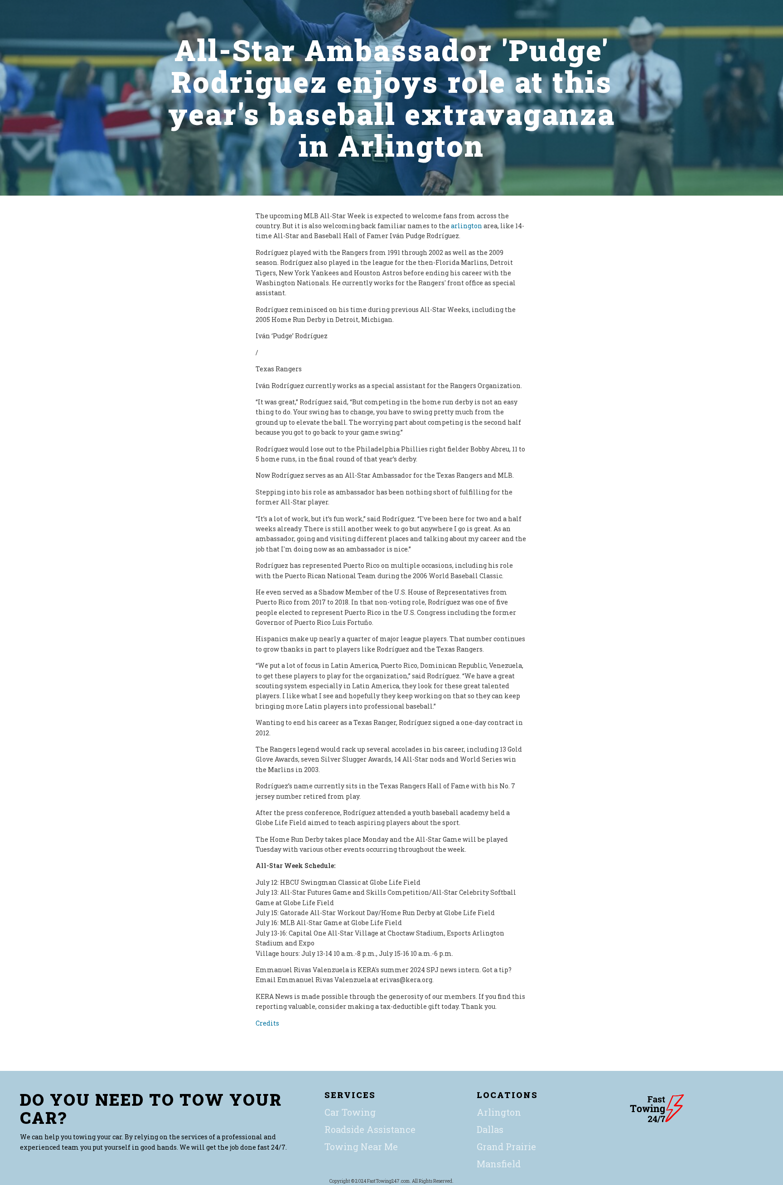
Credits (267, 1023)
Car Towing (350, 1112)
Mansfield (499, 1164)
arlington (466, 225)
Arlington (499, 1112)
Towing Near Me (361, 1146)
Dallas (490, 1129)
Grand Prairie (506, 1146)
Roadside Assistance (370, 1129)
